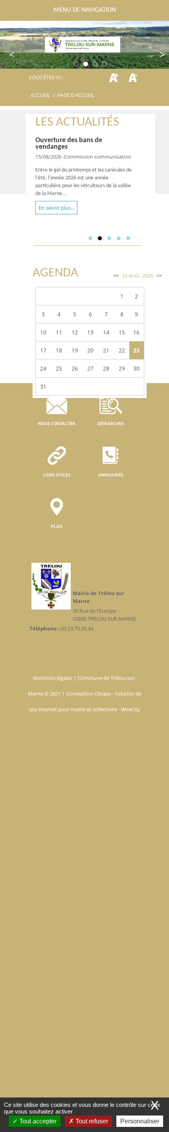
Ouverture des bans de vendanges (68, 144)
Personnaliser (139, 1121)
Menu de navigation (84, 10)
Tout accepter (37, 1121)
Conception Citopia (88, 693)
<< (116, 275)
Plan (56, 527)
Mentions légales (53, 677)
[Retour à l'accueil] (84, 44)
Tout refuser (91, 1121)
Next (157, 55)
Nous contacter (56, 424)
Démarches (110, 424)
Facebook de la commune (58, 646)
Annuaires (110, 475)
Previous (12, 55)
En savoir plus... (56, 207)
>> (159, 275)
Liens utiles (56, 475)
